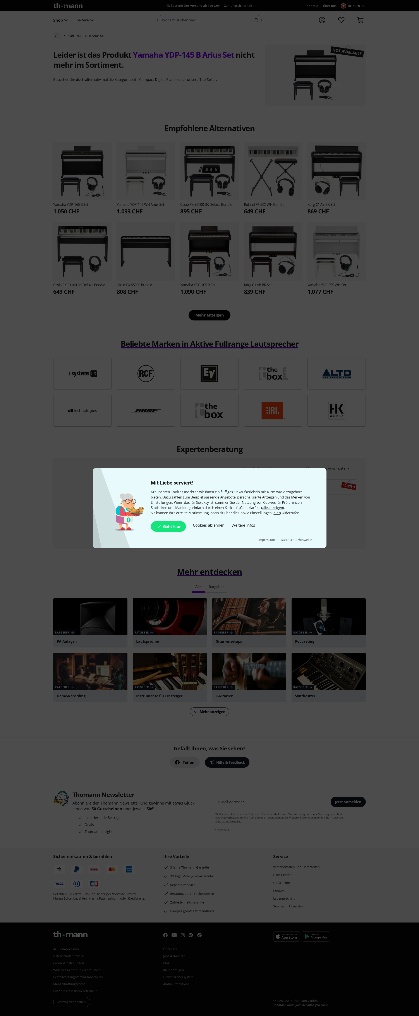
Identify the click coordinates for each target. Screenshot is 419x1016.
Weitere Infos (243, 525)
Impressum (267, 540)
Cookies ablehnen (209, 525)
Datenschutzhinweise (296, 540)
